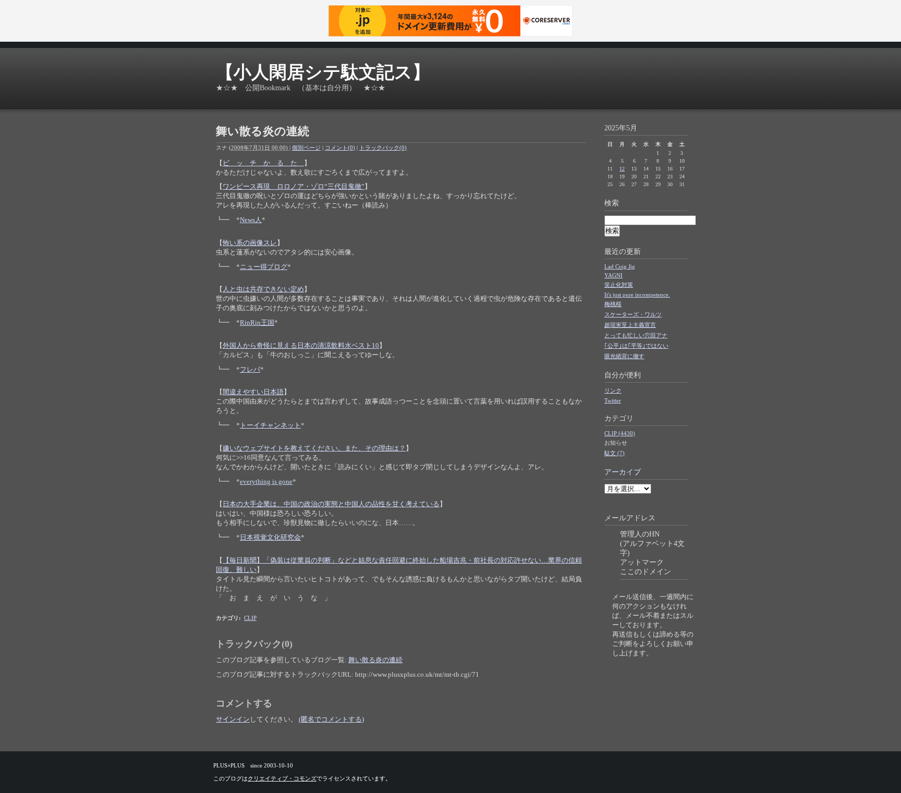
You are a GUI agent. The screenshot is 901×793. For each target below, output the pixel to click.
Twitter (612, 400)
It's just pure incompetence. (637, 294)
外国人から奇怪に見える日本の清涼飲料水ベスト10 (301, 345)
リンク (613, 390)
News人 (251, 220)
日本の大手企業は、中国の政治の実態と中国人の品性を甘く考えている (331, 504)
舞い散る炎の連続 (375, 660)
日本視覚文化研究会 (270, 537)
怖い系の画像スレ (250, 243)
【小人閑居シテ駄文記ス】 (323, 72)
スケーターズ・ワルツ (633, 314)
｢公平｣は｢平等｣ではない (636, 346)
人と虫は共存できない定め (263, 289)
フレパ (250, 369)
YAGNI (613, 275)
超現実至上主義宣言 (630, 325)
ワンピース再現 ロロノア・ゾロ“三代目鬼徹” (293, 186)
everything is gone (266, 481)
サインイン (233, 719)
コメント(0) (340, 147)
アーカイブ (622, 472)
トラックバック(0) (383, 147)
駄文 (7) (614, 453)
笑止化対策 (618, 285)
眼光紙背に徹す (624, 356)
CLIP (250, 618)
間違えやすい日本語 (253, 392)
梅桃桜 (613, 304)
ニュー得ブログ (263, 267)
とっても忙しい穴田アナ (635, 335)
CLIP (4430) (619, 433)
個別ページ (306, 147)
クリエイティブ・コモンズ (282, 778)
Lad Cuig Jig (619, 266)
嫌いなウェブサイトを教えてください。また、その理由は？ (314, 448)
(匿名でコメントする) (331, 719)
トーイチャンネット (270, 425)
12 (622, 169)
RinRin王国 (257, 322)
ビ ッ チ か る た (263, 163)
